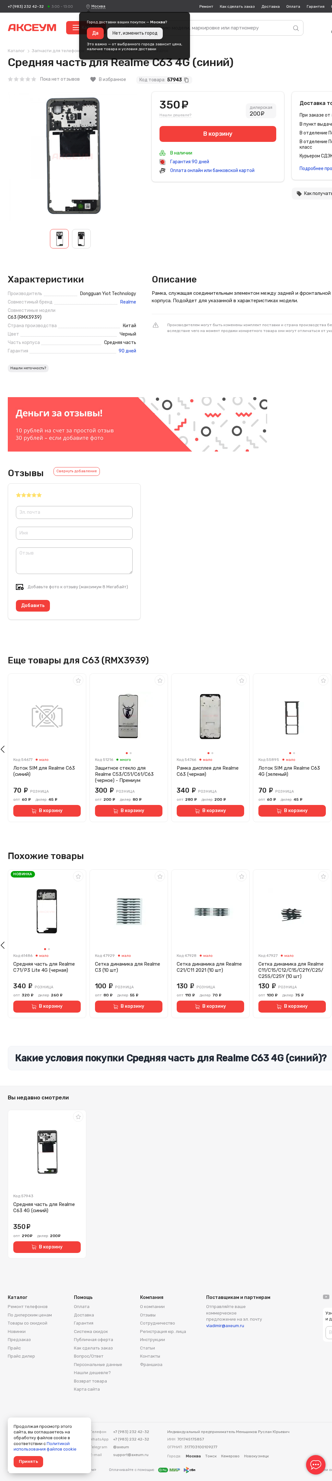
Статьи (147, 1348)
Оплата (293, 6)
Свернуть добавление (76, 471)
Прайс (14, 1348)
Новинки (17, 1331)
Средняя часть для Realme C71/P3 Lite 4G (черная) (44, 967)
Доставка (270, 6)
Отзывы (148, 1315)
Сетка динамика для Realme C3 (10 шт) (127, 967)
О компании (152, 1306)
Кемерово (230, 1456)
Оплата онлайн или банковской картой (212, 170)
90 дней (127, 351)
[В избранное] (78, 680)
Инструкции (152, 1339)
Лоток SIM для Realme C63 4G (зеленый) (289, 771)
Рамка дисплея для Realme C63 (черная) (208, 771)
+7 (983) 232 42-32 (26, 6)
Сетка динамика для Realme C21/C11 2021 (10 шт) (209, 967)
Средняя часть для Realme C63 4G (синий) (44, 1207)
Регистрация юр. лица (163, 1331)
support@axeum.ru (130, 1454)
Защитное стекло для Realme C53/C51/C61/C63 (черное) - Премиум (124, 774)
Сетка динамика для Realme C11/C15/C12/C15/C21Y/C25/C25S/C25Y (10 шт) (291, 970)
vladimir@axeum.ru (225, 1325)
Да (95, 33)
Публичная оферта (93, 1339)
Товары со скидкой (27, 1323)
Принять (28, 1461)
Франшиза (151, 1364)
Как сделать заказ (237, 6)
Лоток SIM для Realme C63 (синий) (44, 771)
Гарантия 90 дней (189, 162)
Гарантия (316, 6)
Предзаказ (19, 1339)
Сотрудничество (157, 1323)
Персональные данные (98, 1364)
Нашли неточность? (28, 368)
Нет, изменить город (135, 33)
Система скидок (91, 1331)
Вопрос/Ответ (88, 1356)
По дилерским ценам (30, 1315)
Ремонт (206, 6)
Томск (211, 1456)
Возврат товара (90, 1381)
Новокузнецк (256, 1456)
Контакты (150, 1356)
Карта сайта (87, 1389)
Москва (98, 6)
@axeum (121, 1447)
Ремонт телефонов (28, 1306)
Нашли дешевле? (175, 115)
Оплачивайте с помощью (132, 1470)
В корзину (51, 810)
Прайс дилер (21, 1356)
